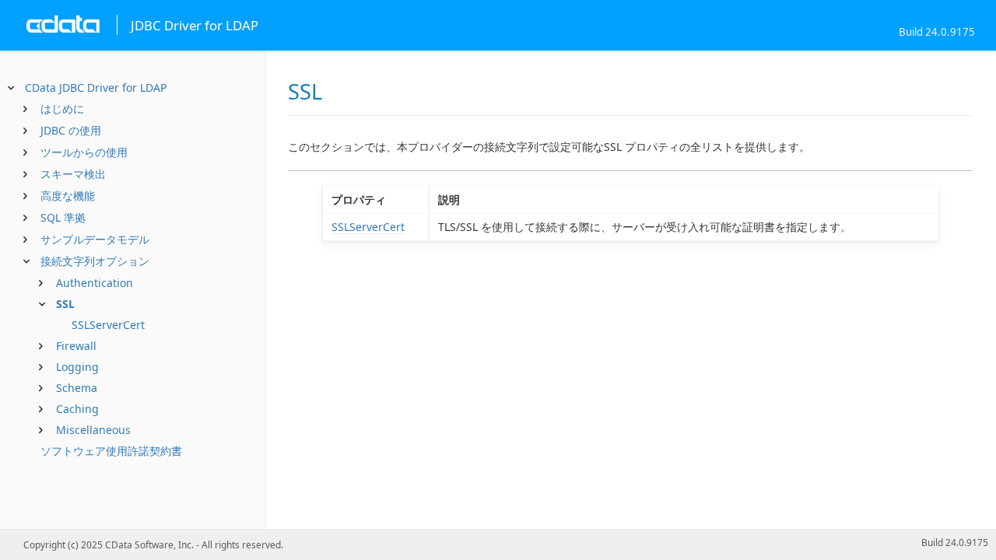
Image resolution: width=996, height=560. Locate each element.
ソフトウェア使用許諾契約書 (111, 450)
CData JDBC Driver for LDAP (96, 87)
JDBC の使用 (70, 130)
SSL (65, 303)
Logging (77, 366)
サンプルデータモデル (94, 239)
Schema (76, 387)
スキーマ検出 (73, 173)
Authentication (94, 282)
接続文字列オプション (94, 261)
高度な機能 (67, 195)
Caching (77, 408)
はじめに (62, 108)
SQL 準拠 (63, 217)
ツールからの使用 (84, 152)
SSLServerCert (108, 324)
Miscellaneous (93, 429)
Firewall (76, 345)
